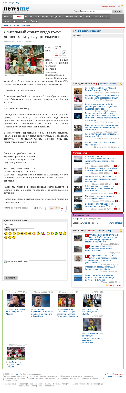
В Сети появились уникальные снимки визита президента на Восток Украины (99, 188)
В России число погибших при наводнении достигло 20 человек (100, 205)
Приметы (47, 384)
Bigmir (116, 138)
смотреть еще (115, 285)
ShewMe (37, 208)
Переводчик (49, 386)
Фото (25, 21)
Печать (46, 209)
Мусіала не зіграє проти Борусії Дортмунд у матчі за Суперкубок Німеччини (67, 312)
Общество (56, 16)
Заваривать (78, 219)
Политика (98, 16)
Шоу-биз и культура (73, 16)
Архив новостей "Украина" (87, 31)
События (14, 25)
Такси (39, 386)
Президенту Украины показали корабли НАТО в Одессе (99, 197)
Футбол (9, 309)
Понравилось (51, 208)
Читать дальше (115, 223)
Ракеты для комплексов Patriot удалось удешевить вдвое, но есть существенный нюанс (101, 106)
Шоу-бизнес (24, 386)
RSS (118, 6)
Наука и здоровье (12, 21)
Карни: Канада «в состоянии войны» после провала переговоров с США (102, 97)
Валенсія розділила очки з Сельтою (14, 364)
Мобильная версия (107, 6)
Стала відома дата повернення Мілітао (15, 311)
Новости (8, 16)
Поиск (76, 11)
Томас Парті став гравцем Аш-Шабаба (90, 311)
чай (85, 223)
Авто (64, 384)
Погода (30, 384)
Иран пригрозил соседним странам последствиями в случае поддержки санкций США (102, 127)
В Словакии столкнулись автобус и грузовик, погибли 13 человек (101, 169)
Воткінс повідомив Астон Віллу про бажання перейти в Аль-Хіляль (41, 312)
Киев (6, 25)
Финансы (56, 384)
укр (13, 2)
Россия (28, 16)
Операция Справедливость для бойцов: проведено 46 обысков (100, 268)
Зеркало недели (21, 208)
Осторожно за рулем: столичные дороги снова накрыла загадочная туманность (101, 179)
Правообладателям (115, 374)
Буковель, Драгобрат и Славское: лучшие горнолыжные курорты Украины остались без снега (101, 159)
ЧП (107, 16)
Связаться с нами (114, 376)
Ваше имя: (9, 224)
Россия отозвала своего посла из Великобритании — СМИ (100, 89)
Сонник (82, 384)
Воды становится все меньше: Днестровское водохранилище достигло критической (99, 277)
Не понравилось (57, 208)
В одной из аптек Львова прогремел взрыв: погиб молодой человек (98, 248)
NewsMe (18, 374)
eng (17, 2)
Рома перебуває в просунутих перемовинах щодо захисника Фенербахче (92, 338)
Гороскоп (38, 384)
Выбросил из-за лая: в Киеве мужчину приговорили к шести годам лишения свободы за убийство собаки (101, 259)
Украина (18, 16)
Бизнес (45, 16)
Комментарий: (10, 230)
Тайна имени (92, 384)
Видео (34, 21)
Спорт (88, 16)
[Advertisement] (52, 158)
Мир (37, 16)
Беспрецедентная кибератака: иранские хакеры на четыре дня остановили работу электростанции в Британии (102, 116)
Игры (101, 384)
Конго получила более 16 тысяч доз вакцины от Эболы (102, 135)
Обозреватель (113, 111)
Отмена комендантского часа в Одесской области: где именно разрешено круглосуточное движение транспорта (101, 238)
